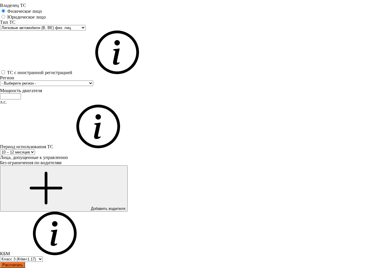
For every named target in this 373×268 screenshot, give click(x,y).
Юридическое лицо (26, 17)
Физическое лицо (24, 11)
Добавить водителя (107, 208)
